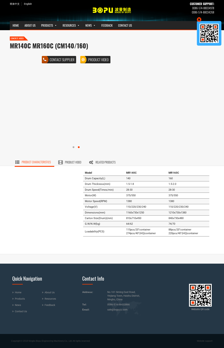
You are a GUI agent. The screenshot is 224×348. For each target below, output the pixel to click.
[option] (76, 60)
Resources (69, 25)
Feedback (107, 25)
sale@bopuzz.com (117, 309)
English (28, 3)
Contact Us (125, 25)
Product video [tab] (73, 162)
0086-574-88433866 (118, 304)
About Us (30, 25)
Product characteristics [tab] (36, 162)
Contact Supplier (62, 59)
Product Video (98, 59)
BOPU (112, 10)
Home (16, 25)
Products (47, 25)
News (88, 25)
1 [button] (76, 147)
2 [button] (81, 147)
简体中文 (15, 3)
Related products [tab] (105, 162)
